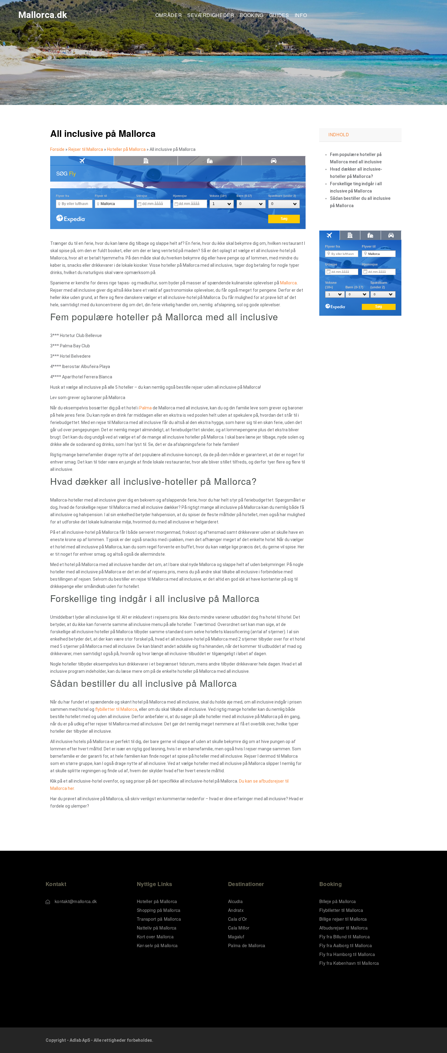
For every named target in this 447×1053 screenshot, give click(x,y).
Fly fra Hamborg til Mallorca (347, 954)
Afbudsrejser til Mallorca (343, 928)
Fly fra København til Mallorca (349, 963)
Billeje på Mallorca (337, 901)
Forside (57, 149)
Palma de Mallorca (246, 945)
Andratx (236, 910)
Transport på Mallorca (159, 919)
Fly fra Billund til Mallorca (344, 936)
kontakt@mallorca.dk (76, 901)
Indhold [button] (338, 134)
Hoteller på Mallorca (126, 149)
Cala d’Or (237, 919)
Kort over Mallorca (155, 936)
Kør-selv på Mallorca (157, 945)
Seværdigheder (210, 15)
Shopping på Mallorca (159, 910)
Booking (251, 15)
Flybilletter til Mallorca (341, 910)
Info (301, 15)
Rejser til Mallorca (85, 149)
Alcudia (235, 901)
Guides (279, 15)
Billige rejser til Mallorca (343, 919)
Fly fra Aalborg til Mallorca (345, 945)
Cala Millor (238, 928)
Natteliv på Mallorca (157, 928)
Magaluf (236, 936)
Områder (168, 15)
